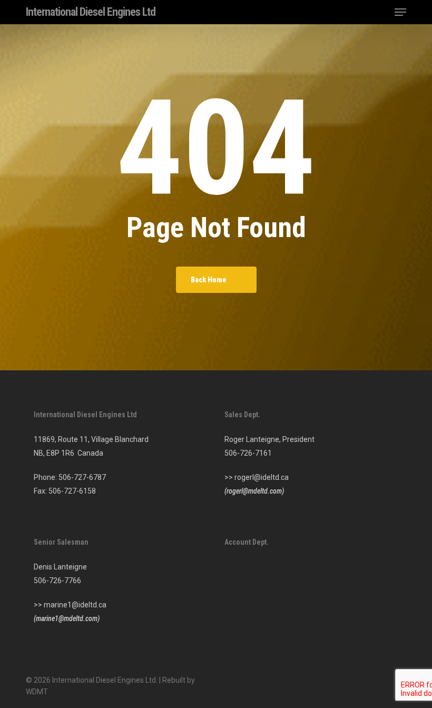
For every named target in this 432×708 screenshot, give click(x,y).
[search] (379, 12)
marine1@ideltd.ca (75, 605)
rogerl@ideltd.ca (261, 477)
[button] (400, 12)
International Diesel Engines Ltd (90, 12)
